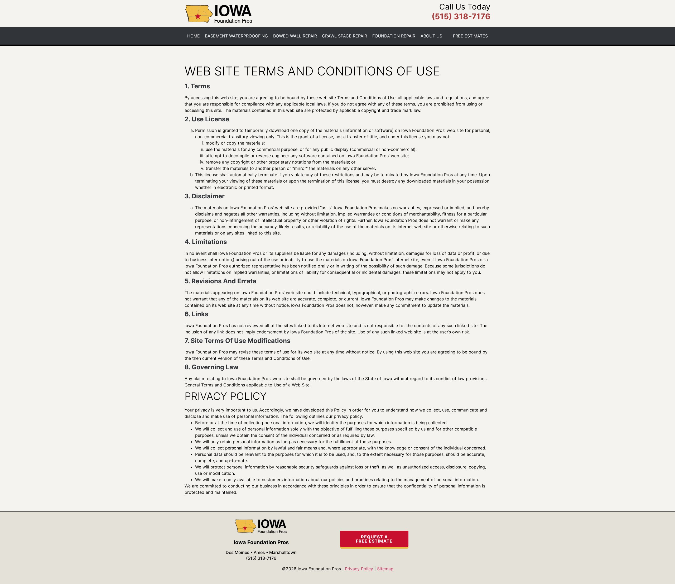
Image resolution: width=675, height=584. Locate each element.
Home (193, 36)
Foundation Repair (393, 36)
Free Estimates (470, 36)
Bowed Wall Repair (295, 36)
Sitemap (385, 568)
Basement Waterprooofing (236, 36)
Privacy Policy (359, 568)
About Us (431, 36)
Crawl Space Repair (344, 36)
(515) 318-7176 (261, 558)
